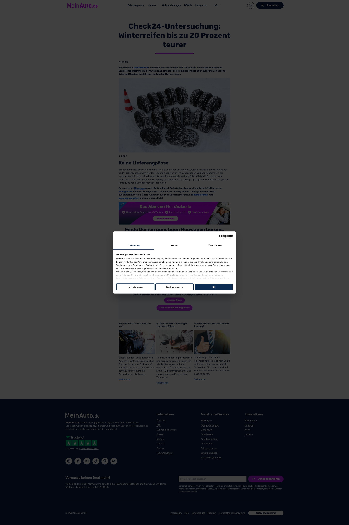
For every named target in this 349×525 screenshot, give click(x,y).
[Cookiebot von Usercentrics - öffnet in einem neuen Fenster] (221, 236)
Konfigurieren (173, 287)
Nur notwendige (135, 287)
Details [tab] (174, 245)
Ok (213, 287)
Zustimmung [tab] (134, 245)
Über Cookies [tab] (215, 245)
